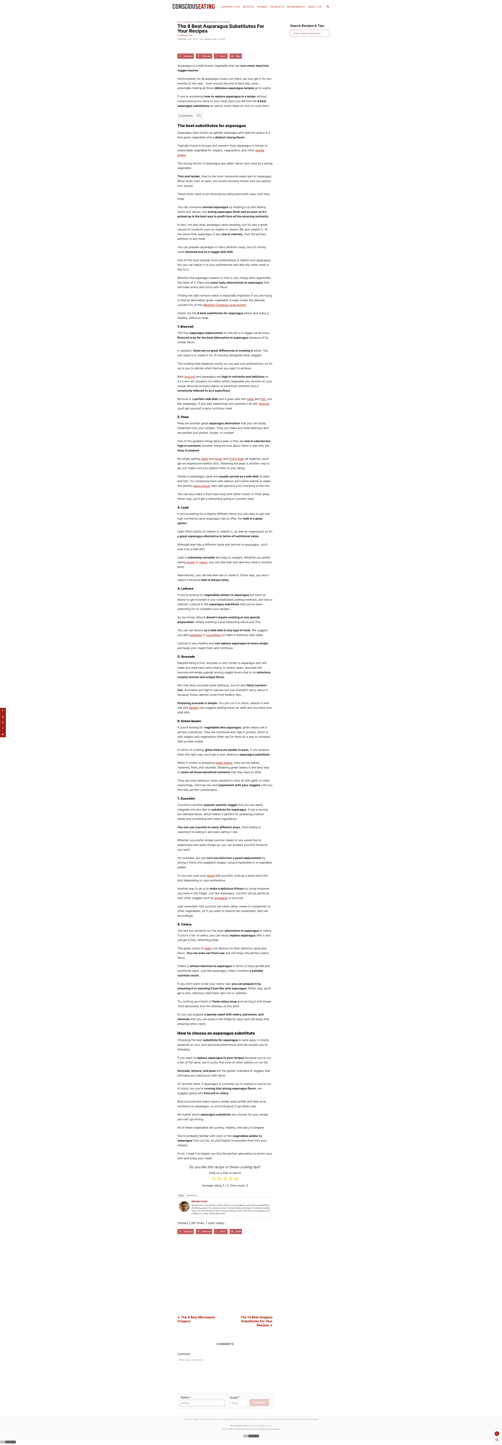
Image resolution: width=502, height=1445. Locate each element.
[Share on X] (3, 717)
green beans (223, 762)
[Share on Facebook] (3, 711)
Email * (234, 1397)
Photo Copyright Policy (296, 1419)
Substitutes (187, 22)
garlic (204, 458)
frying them (236, 458)
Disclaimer (314, 1419)
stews (203, 562)
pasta (210, 875)
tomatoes (195, 635)
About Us (187, 1419)
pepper (193, 707)
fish (263, 399)
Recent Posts (192, 1195)
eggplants (221, 898)
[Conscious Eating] (194, 7)
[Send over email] (3, 734)
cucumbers (213, 635)
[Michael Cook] (184, 1206)
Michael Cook (186, 35)
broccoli (189, 376)
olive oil (264, 403)
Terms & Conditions (274, 1419)
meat (250, 399)
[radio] (213, 1179)
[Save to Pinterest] (3, 722)
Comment (184, 1354)
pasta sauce (201, 486)
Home (179, 22)
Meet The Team (201, 1419)
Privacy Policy (256, 1419)
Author (181, 1195)
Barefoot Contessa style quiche (224, 305)
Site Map (227, 1419)
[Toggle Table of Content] (197, 115)
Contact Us (215, 1419)
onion (218, 458)
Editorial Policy (240, 1419)
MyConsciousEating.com (260, 1425)
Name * (186, 1397)
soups (191, 562)
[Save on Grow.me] (3, 728)
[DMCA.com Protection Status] (251, 1436)
